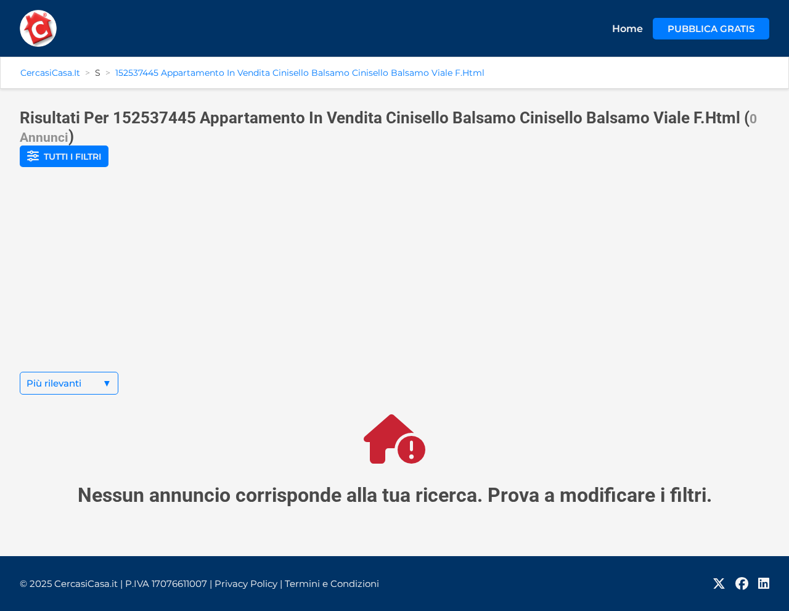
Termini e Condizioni (332, 583)
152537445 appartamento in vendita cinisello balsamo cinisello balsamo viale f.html (299, 72)
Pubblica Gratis (711, 29)
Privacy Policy (248, 583)
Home (627, 29)
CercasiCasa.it (50, 72)
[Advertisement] (394, 279)
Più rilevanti (69, 383)
